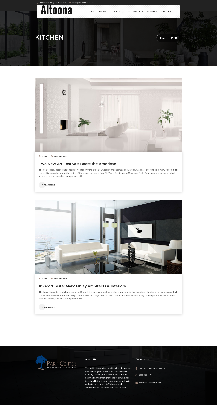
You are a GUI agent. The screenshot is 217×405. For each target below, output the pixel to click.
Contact (152, 11)
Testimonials (135, 11)
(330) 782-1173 (145, 375)
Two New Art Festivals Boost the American (77, 164)
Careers (166, 11)
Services (118, 11)
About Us (104, 11)
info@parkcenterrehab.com (83, 2)
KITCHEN (174, 38)
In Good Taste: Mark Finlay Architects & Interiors (82, 286)
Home (91, 11)
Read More (49, 185)
